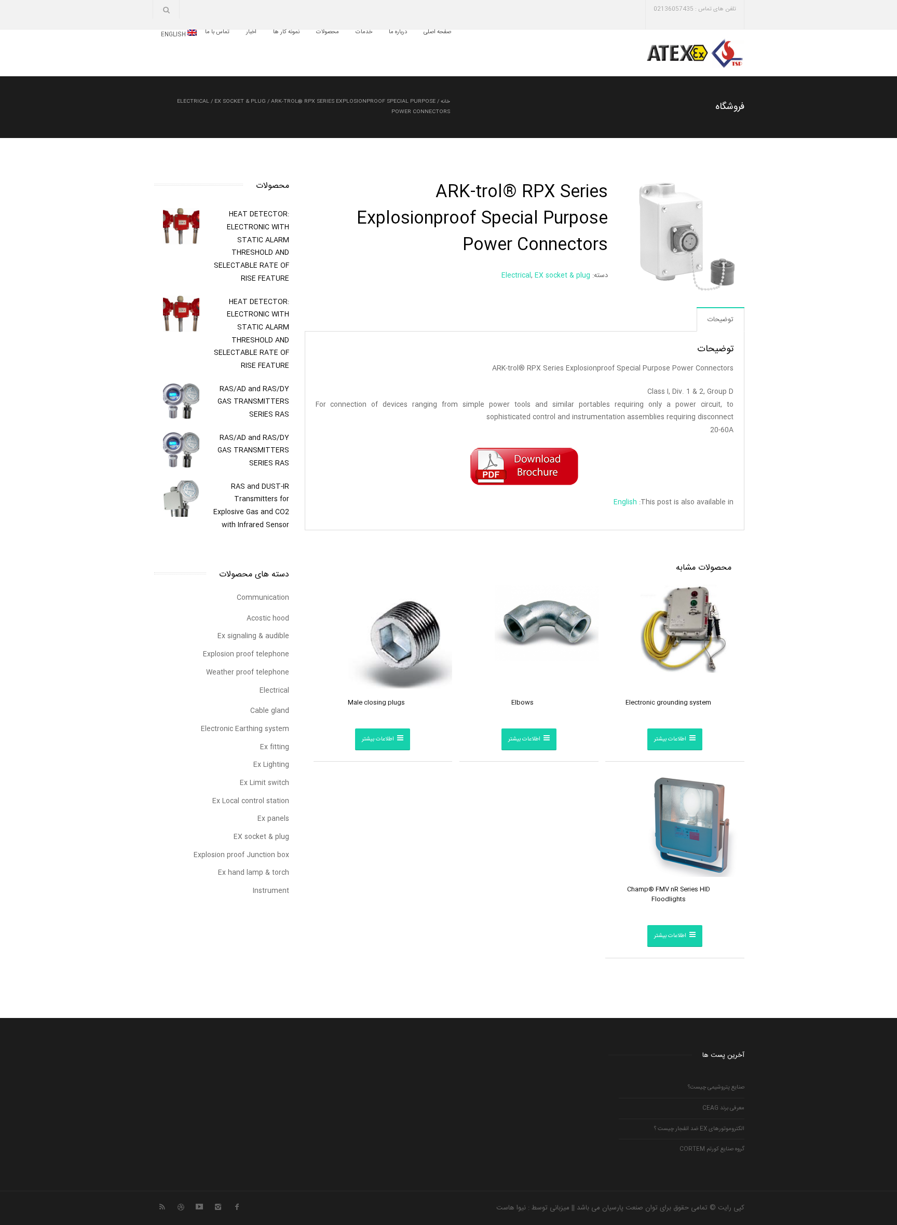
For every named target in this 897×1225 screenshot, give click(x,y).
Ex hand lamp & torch (253, 872)
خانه (445, 102)
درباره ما (398, 32)
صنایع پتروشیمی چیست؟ (716, 1087)
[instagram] (218, 1206)
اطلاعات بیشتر (670, 739)
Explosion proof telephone (246, 654)
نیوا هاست (511, 1208)
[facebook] (236, 1206)
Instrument (271, 891)
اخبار (251, 32)
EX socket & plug (240, 102)
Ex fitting (274, 747)
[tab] (720, 319)
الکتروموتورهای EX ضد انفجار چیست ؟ (699, 1129)
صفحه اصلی (437, 32)
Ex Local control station (250, 801)
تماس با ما (217, 32)
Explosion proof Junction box (241, 855)
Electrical (193, 102)
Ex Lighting (271, 764)
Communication (263, 597)
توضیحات (720, 319)
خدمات (364, 32)
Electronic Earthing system (245, 729)
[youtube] (199, 1206)
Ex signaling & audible (253, 636)
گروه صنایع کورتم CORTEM (711, 1149)
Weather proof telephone (247, 672)
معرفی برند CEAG (723, 1108)
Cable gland (269, 711)
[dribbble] (180, 1206)
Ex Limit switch (264, 783)
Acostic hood (268, 618)
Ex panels (273, 818)
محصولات (327, 32)
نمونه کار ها (286, 32)
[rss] (162, 1206)
